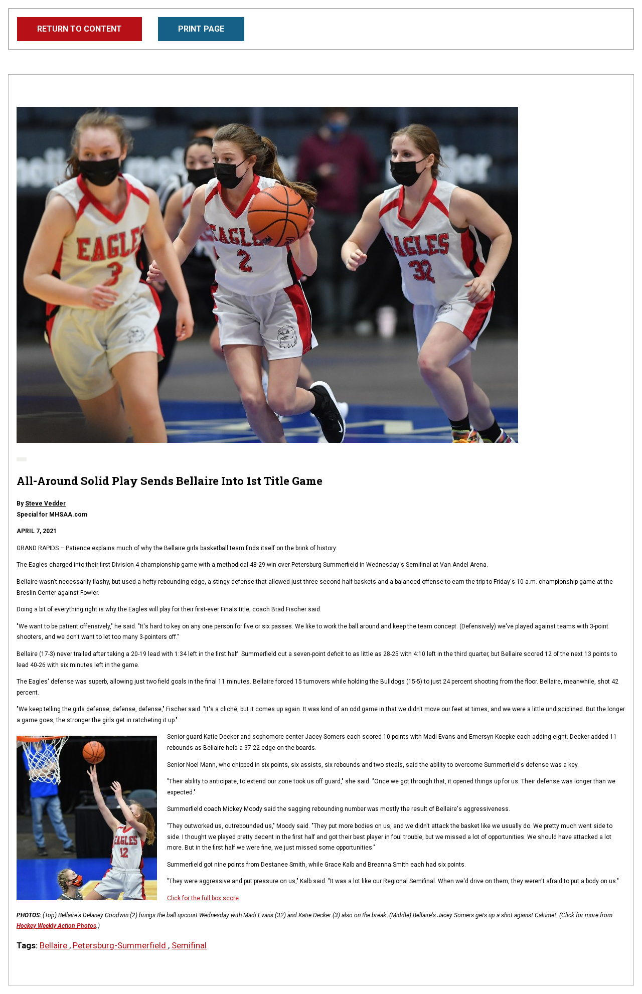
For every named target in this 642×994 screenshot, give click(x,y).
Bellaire (54, 945)
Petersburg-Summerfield (120, 945)
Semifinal (189, 945)
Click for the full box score (203, 898)
